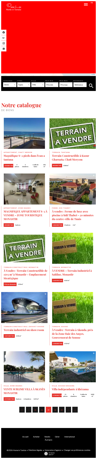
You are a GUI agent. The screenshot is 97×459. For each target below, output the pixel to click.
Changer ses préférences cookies (77, 450)
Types (19, 80)
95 (35, 410)
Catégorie (8, 80)
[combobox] (9, 84)
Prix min (49, 80)
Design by (52, 453)
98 (55, 410)
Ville (33, 80)
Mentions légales (35, 450)
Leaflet (93, 74)
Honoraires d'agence (53, 450)
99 (62, 410)
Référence (78, 80)
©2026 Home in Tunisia (16, 450)
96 (42, 410)
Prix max (63, 80)
